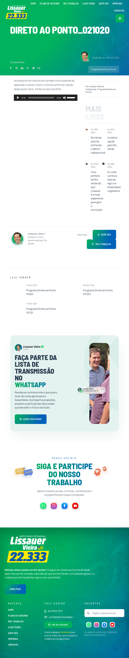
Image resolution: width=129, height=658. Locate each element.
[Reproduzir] (18, 97)
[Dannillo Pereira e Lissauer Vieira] (87, 164)
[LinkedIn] (22, 68)
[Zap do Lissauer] (120, 18)
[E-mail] (39, 68)
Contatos (65, 632)
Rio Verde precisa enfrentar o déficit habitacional (98, 145)
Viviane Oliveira (96, 86)
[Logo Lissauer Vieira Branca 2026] (17, 6)
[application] (46, 98)
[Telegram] (33, 68)
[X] (16, 68)
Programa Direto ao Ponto (103, 69)
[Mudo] (64, 97)
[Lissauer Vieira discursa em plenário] (103, 164)
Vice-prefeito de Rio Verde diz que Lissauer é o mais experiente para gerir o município (97, 190)
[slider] (71, 97)
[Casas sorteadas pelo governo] (87, 129)
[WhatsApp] (27, 68)
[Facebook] (11, 68)
